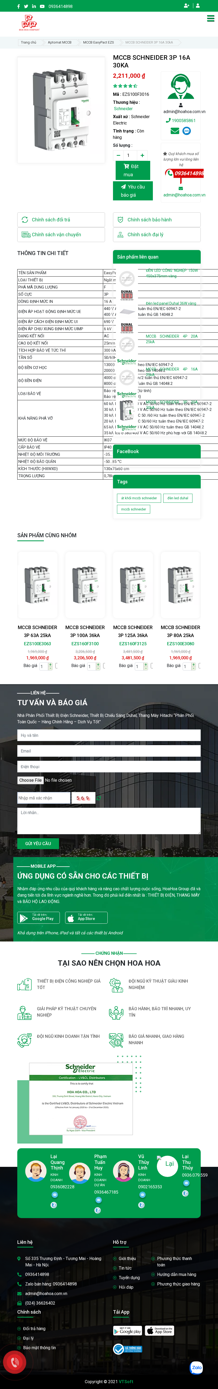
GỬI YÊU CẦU (38, 843)
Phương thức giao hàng (178, 1284)
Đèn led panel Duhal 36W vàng (171, 303)
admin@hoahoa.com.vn (46, 1293)
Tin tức (125, 1268)
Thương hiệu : (126, 102)
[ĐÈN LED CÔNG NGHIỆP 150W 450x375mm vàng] (127, 278)
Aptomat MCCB (60, 42)
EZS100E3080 (180, 643)
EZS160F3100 (85, 643)
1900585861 (183, 120)
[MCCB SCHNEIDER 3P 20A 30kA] (127, 410)
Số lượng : (122, 145)
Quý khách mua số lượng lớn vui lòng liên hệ (181, 159)
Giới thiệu (127, 1258)
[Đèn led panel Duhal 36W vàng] (127, 311)
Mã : (117, 94)
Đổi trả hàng (34, 1328)
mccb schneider (133, 509)
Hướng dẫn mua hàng (176, 1274)
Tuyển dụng (129, 1277)
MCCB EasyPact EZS (98, 42)
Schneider (123, 108)
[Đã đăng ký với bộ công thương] (127, 1348)
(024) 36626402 (40, 1303)
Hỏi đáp (126, 1287)
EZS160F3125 (132, 643)
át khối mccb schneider (139, 498)
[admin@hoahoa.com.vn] (175, 132)
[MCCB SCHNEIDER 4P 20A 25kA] (127, 344)
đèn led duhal (177, 498)
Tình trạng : (124, 131)
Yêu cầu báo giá (133, 191)
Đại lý (28, 1338)
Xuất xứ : (121, 116)
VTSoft (126, 1381)
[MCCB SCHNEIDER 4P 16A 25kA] (127, 377)
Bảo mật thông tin (39, 1347)
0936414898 (61, 6)
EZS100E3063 (37, 643)
